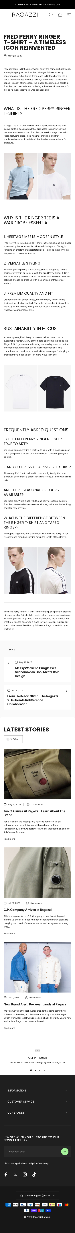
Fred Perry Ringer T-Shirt (41, 72)
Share (12, 649)
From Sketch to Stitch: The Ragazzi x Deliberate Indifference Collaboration (32, 700)
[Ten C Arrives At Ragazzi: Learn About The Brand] (37, 774)
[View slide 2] (35, 1070)
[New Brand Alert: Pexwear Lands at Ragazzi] (37, 967)
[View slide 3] (40, 1070)
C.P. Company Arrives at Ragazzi (28, 910)
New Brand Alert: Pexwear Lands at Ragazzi (35, 1004)
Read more (9, 838)
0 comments (37, 804)
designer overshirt (13, 273)
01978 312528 (21, 1062)
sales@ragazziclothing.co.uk (50, 1062)
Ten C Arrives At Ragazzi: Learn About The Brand (34, 813)
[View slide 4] (44, 1070)
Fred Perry (25, 337)
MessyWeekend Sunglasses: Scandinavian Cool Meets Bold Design (37, 672)
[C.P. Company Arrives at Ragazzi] (37, 872)
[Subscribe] (64, 1151)
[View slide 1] (31, 1070)
